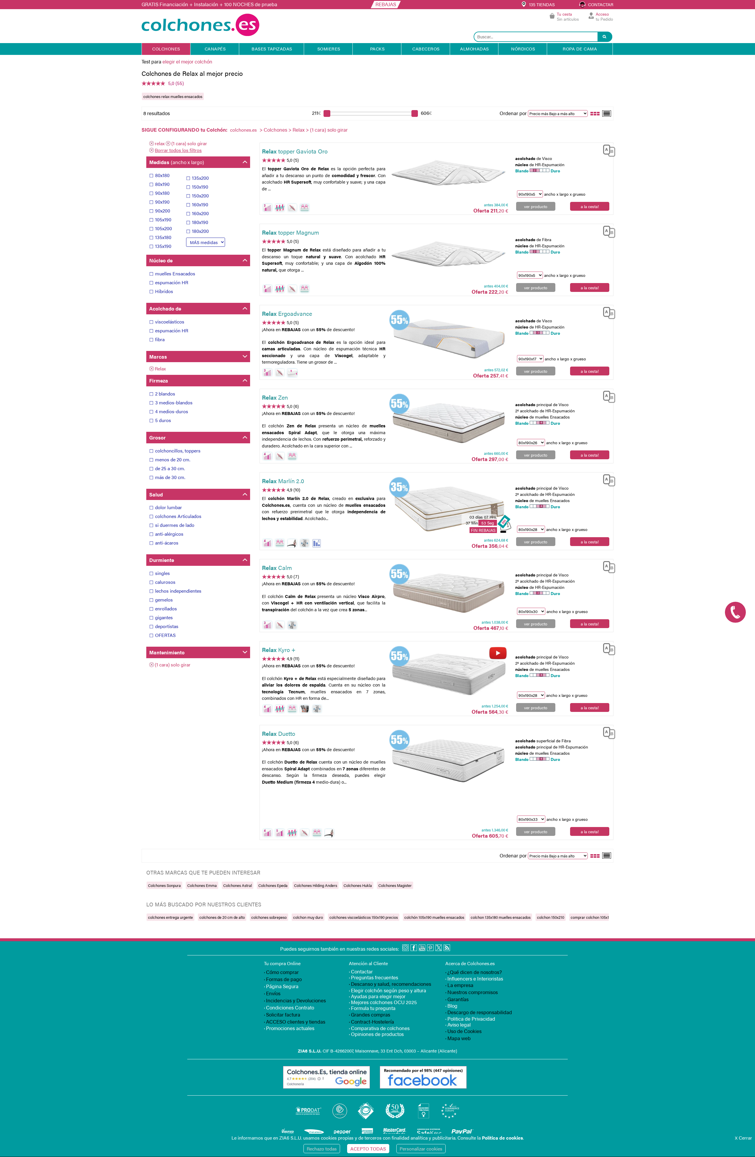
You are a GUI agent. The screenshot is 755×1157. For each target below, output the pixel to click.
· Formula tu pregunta (372, 1008)
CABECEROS (426, 48)
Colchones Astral (237, 885)
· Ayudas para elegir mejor (377, 996)
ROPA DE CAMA (580, 48)
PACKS (377, 48)
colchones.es (243, 129)
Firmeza (158, 380)
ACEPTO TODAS (368, 1148)
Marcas (158, 356)
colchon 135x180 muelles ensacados (501, 917)
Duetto (278, 733)
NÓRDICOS (523, 48)
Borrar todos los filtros (178, 150)
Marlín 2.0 (283, 480)
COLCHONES (166, 48)
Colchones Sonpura (164, 885)
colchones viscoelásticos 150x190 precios (363, 917)
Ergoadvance (287, 313)
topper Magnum (290, 232)
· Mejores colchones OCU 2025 (383, 1002)
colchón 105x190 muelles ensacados (434, 917)
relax (160, 143)
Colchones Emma (202, 885)
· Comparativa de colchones (379, 1028)
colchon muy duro (308, 917)
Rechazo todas (322, 1148)
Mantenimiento (167, 652)
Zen (275, 397)
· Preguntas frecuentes (373, 977)
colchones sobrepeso (269, 917)
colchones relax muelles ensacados (172, 96)
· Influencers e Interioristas (474, 978)
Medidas (176, 162)
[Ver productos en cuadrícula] (595, 113)
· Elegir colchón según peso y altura (387, 990)
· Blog (451, 1006)
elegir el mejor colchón (187, 61)
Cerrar (743, 1137)
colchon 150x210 (550, 917)
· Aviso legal (458, 1024)
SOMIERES (328, 48)
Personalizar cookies (421, 1148)
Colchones (275, 129)
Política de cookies (502, 1137)
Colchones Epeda (273, 885)
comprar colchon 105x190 (592, 917)
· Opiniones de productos (376, 1034)
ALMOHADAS (474, 48)
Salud (156, 494)
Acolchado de (165, 308)
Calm (277, 567)
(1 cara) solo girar (189, 143)
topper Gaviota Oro (295, 151)
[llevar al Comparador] (607, 149)
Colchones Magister (395, 885)
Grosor (157, 437)
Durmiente (161, 559)
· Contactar (361, 971)
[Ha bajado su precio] (316, 543)
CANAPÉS (215, 48)
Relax (299, 129)
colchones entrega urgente (170, 917)
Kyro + (279, 649)
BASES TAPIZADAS (272, 48)
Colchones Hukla (358, 885)
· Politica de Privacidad (470, 1019)
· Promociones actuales (289, 1028)
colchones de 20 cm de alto (222, 917)
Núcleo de (161, 260)
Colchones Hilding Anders (315, 885)
